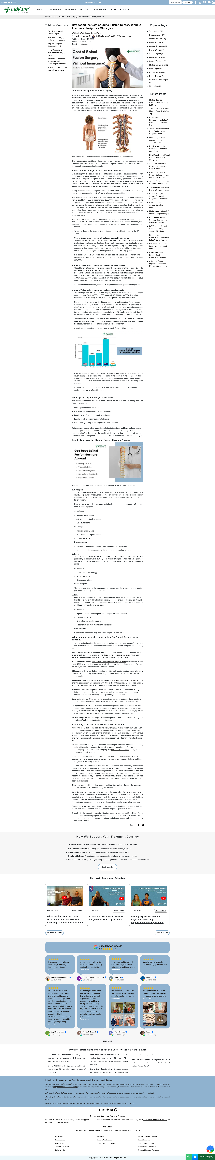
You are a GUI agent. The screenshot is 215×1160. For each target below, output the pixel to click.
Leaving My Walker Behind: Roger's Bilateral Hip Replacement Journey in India (147, 919)
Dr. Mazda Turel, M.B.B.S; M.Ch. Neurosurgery (114, 36)
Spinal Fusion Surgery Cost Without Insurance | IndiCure (81, 17)
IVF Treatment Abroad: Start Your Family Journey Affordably (158, 228)
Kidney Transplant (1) (157, 72)
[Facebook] (99, 1110)
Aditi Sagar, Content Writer (91, 33)
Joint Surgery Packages (146, 1143)
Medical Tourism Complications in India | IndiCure (158, 102)
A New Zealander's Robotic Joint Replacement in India (157, 254)
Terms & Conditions (62, 1146)
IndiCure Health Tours (120, 750)
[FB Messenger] (195, 1156)
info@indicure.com (93, 2)
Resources (100, 9)
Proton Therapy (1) (156, 76)
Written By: (76, 33)
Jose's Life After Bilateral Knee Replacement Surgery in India (159, 131)
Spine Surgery (82, 44)
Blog (113, 9)
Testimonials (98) (156, 31)
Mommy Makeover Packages (148, 1150)
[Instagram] (103, 1110)
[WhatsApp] (188, 1156)
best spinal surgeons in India (117, 655)
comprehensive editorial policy (65, 1087)
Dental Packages (144, 1140)
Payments (100, 1136)
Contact (124, 9)
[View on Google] (47, 978)
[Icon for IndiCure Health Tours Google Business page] (115, 1110)
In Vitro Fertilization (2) (158, 57)
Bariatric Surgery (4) (157, 50)
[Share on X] (143, 825)
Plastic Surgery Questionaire (107, 1143)
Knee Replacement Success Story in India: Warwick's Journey (158, 220)
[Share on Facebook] (138, 825)
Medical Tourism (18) (157, 39)
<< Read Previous (54, 933)
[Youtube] (111, 1110)
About (40, 9)
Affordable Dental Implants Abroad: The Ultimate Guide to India (158, 263)
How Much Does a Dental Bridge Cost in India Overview (159, 157)
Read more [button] (52, 970)
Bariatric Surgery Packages (147, 1136)
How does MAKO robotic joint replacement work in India (159, 246)
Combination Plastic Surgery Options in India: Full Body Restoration (159, 174)
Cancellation (59, 1143)
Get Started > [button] (107, 867)
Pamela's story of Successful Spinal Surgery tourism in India (158, 196)
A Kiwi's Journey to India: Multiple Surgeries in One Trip (159, 111)
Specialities (54, 9)
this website (68, 1084)
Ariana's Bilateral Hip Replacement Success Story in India (158, 166)
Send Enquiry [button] (206, 1156)
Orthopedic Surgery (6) (158, 46)
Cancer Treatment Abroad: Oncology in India (157, 205)
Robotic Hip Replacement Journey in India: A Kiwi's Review (159, 237)
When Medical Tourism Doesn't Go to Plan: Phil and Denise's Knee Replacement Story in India (65, 919)
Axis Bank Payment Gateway (155, 1120)
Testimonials (76, 910)
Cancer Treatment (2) (157, 61)
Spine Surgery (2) (156, 54)
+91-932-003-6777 (8, 2)
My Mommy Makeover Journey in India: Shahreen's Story (158, 140)
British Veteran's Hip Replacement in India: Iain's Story (158, 148)
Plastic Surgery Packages (147, 1146)
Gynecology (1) (155, 86)
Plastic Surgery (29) (157, 35)
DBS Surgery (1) (155, 69)
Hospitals (70, 9)
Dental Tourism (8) (156, 42)
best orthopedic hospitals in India (129, 680)
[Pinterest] (107, 1110)
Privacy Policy (60, 1140)
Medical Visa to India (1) (158, 65)
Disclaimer (59, 1136)
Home (47, 17)
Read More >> (162, 933)
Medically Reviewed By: (81, 36)
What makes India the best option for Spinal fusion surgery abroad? (57, 61)
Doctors (84, 9)
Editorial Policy (60, 1150)
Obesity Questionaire (104, 1140)
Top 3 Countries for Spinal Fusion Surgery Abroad (56, 52)
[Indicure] (17, 9)
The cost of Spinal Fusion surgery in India (109, 662)
